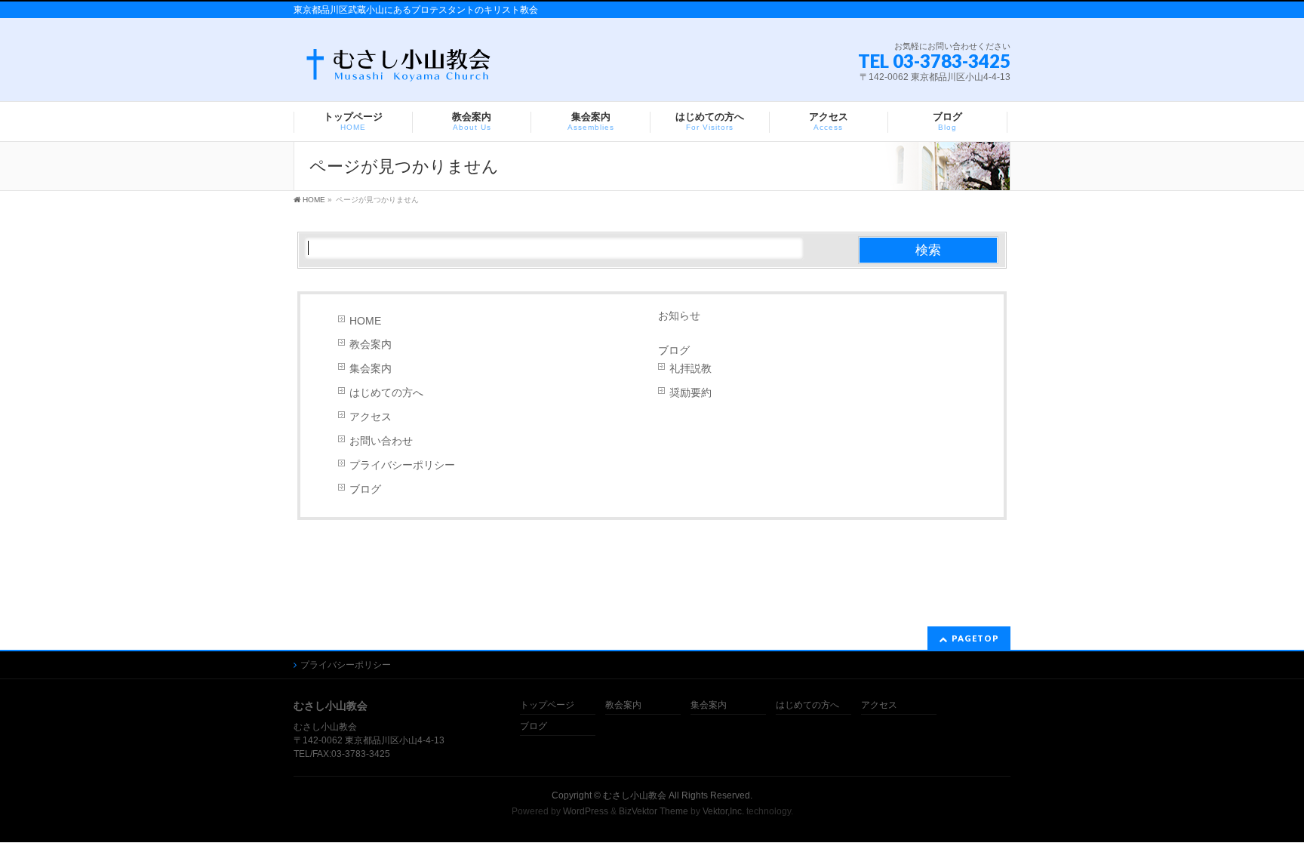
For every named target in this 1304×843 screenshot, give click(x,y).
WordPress (585, 811)
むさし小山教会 (634, 795)
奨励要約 (690, 392)
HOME (365, 321)
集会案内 (370, 368)
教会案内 (370, 344)
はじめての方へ (386, 392)
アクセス (370, 417)
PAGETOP (975, 638)
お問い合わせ (381, 441)
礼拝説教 (690, 368)
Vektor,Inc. (723, 811)
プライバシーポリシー (402, 465)
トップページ (547, 705)
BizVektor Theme (653, 811)
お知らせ (679, 315)
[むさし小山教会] (397, 69)
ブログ (365, 489)
